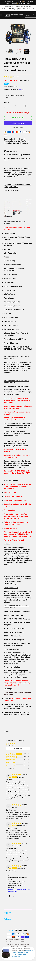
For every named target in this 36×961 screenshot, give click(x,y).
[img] (16, 775)
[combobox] (30, 15)
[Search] (34, 15)
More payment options (18, 127)
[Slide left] (7, 52)
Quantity (7, 102)
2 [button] (13, 896)
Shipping (6, 86)
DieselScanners (21, 930)
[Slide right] (29, 52)
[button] (8, 77)
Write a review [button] (18, 748)
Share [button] (7, 731)
